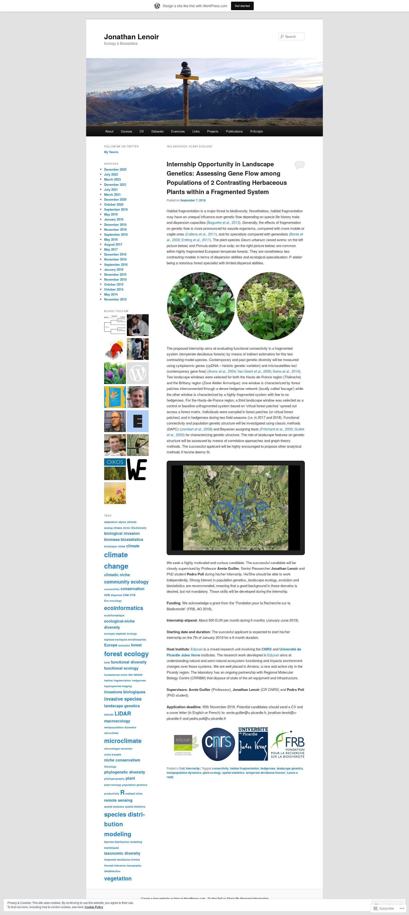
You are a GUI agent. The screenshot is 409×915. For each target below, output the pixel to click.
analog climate (113, 528)
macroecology (117, 721)
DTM (132, 595)
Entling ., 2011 (196, 239)
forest (136, 645)
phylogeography (114, 778)
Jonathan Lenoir (131, 36)
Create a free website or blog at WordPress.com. (173, 898)
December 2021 (115, 184)
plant (130, 778)
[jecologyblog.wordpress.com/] (138, 421)
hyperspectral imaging (118, 686)
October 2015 (113, 284)
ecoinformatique (114, 615)
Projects (212, 131)
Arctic (126, 528)
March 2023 (112, 179)
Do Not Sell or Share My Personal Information (238, 898)
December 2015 (115, 274)
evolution (124, 645)
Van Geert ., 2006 (254, 371)
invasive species (123, 698)
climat (121, 546)
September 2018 (116, 234)
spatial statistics (233, 772)
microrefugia (112, 748)
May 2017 (111, 249)
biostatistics (132, 539)
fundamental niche (115, 674)
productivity (111, 793)
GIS (130, 674)
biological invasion (122, 533)
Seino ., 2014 (286, 371)
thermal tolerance (115, 865)
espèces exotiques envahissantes (125, 639)
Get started (242, 6)
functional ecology (121, 668)
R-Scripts (256, 131)
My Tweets (111, 152)
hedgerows (267, 768)
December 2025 (115, 169)
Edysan (197, 648)
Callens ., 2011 (201, 233)
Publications (234, 131)
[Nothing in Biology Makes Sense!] (138, 349)
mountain (127, 748)
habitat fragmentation (244, 768)
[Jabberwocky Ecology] (138, 470)
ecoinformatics (123, 608)
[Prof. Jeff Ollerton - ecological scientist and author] (115, 397)
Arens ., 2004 (222, 371)
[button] (201, 306)
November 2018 (115, 229)
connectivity (220, 768)
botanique (110, 546)
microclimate (123, 740)
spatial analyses (114, 806)
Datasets (157, 131)
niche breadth (112, 754)
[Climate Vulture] (115, 349)
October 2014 (113, 289)
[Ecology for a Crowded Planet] (138, 445)
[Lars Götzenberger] (138, 397)
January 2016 (113, 269)
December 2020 (115, 199)
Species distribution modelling (123, 842)
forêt (107, 662)
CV (142, 131)
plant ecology (212, 772)
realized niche (133, 793)
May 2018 (111, 239)
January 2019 (113, 219)
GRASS (137, 674)
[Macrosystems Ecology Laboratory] (115, 373)
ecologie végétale (115, 633)
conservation (132, 588)
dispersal (116, 595)
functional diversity (129, 662)
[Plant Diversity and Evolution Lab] (115, 325)
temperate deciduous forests (265, 772)
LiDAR (123, 713)
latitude (109, 714)
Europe (110, 645)
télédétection (112, 871)
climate (132, 545)
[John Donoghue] (115, 421)
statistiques (111, 847)
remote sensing (118, 800)
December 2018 (115, 224)
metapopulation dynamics (184, 772)
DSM (126, 595)
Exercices (178, 131)
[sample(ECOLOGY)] (138, 325)
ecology (132, 633)
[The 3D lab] (115, 493)
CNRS (267, 649)
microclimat (111, 733)
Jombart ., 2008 (196, 428)
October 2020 (113, 204)
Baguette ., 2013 (223, 222)
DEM (107, 595)
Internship (193, 768)
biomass (112, 539)
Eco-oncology (113, 600)
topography (134, 865)
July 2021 (111, 189)
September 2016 (116, 264)
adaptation (111, 522)
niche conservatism (122, 760)
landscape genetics (290, 768)
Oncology (110, 766)
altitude (132, 522)
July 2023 (111, 174)
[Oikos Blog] (115, 470)
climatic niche (117, 574)
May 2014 (111, 294)
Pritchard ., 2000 (277, 428)
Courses (126, 131)
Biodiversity (138, 528)
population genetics (134, 785)
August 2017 (113, 244)
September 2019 (116, 209)
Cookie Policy (94, 907)
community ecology (126, 581)
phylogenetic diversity (124, 772)
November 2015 (115, 279)
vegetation (118, 878)
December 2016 (115, 254)
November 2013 (115, 299)
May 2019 (111, 214)
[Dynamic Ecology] (115, 445)
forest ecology (126, 653)
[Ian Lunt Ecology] (138, 373)
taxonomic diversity (122, 853)
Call (182, 768)
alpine (122, 522)
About (109, 131)
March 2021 (112, 194)
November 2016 (115, 259)
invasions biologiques (124, 691)
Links (196, 131)
